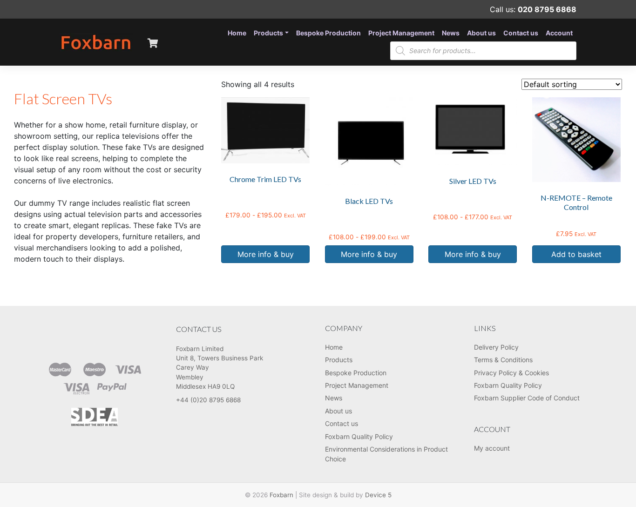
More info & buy (265, 254)
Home (237, 33)
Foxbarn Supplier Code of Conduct (527, 398)
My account (492, 448)
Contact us (520, 33)
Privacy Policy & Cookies (511, 373)
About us (481, 33)
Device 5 (378, 495)
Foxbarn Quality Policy (359, 436)
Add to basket (576, 254)
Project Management (401, 33)
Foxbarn (281, 495)
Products (268, 33)
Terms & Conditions (503, 360)
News (451, 33)
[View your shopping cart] (153, 41)
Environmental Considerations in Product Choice (386, 454)
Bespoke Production (328, 33)
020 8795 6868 (547, 9)
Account (559, 33)
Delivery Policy (496, 347)
